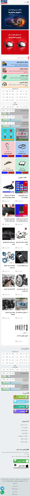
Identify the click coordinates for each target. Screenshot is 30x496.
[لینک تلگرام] (2, 488)
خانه (26, 58)
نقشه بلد (22, 411)
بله (8, 113)
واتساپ (15, 486)
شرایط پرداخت (24, 430)
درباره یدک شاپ (23, 425)
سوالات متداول (24, 439)
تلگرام (15, 483)
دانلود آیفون (21, 466)
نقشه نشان (22, 407)
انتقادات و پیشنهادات (22, 436)
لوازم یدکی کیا (9, 481)
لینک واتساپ (6, 119)
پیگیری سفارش (24, 442)
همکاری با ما (24, 427)
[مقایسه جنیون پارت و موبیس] (22, 134)
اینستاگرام (15, 489)
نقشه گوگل (22, 397)
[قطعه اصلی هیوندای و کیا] (15, 42)
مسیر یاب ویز (21, 402)
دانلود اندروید (21, 461)
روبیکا (4, 113)
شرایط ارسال (24, 433)
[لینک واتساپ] (2, 492)
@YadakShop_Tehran (16, 119)
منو (25, 2)
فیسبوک (15, 494)
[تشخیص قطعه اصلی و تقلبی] (8, 134)
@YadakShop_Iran (15, 126)
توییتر (15, 492)
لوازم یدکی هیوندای (18, 481)
